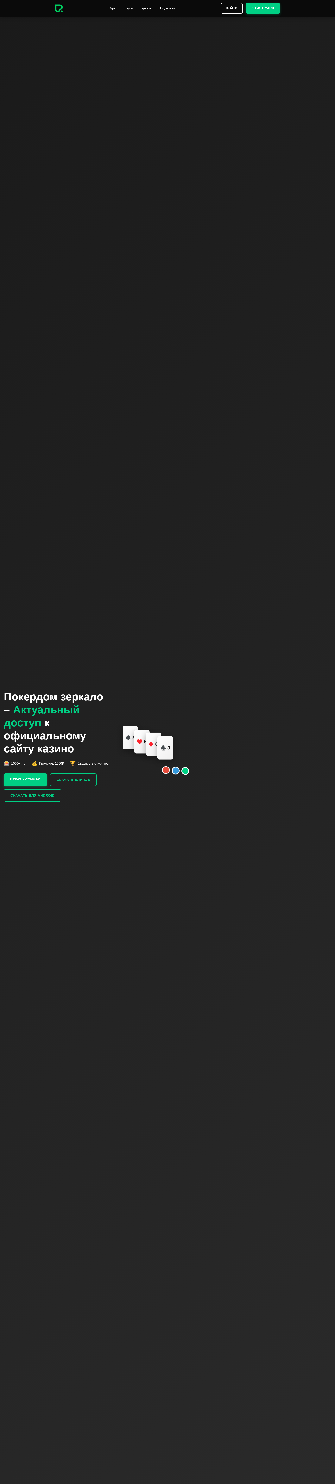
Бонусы (128, 8)
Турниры (146, 8)
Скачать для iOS (73, 780)
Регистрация (262, 7)
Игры (112, 8)
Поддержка (167, 8)
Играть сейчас (25, 779)
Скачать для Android (32, 795)
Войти (232, 8)
